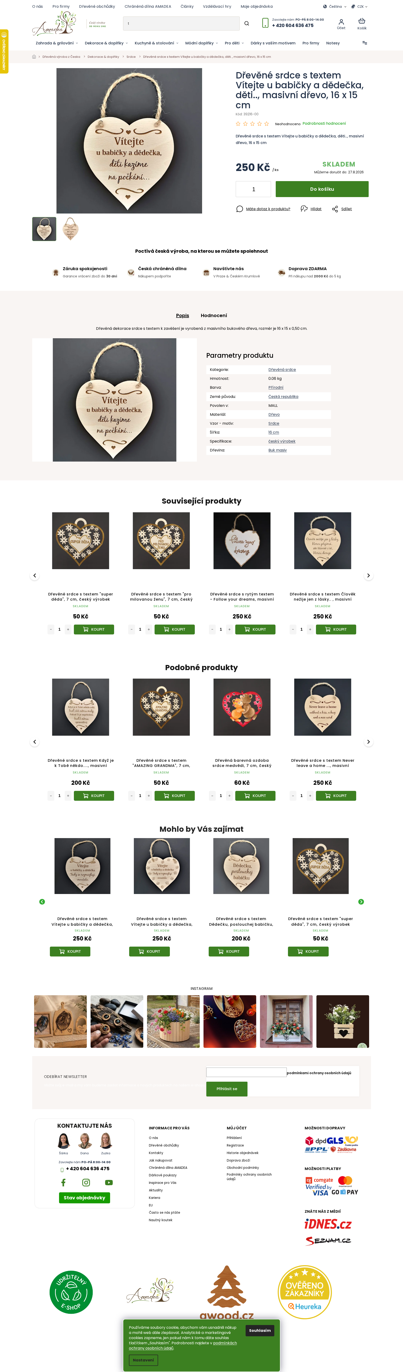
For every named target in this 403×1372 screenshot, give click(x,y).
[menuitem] (56, 43)
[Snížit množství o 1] (243, 190)
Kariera (154, 1198)
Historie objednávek (243, 1153)
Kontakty (156, 1153)
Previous (35, 575)
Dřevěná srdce (282, 369)
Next (369, 575)
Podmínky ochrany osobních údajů (249, 1177)
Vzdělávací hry (217, 6)
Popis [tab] (182, 315)
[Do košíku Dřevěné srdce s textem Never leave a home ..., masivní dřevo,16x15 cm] (336, 796)
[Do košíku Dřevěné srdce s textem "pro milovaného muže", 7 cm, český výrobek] (255, 629)
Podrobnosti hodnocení (324, 123)
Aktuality (156, 1190)
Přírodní (275, 387)
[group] (82, 902)
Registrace (235, 1145)
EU (151, 1205)
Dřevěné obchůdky (97, 6)
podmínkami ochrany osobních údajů (319, 1073)
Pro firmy (61, 6)
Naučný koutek (160, 1220)
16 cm (273, 432)
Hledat (246, 23)
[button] (82, 944)
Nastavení (143, 1360)
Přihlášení (234, 1138)
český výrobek (281, 441)
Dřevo (274, 414)
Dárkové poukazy (163, 1175)
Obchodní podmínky (243, 1168)
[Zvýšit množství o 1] (263, 190)
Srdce (273, 423)
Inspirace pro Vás (162, 1183)
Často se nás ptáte (164, 1213)
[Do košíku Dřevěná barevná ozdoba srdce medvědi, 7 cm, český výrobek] (255, 796)
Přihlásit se (227, 1089)
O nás (37, 6)
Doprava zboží (238, 1160)
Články (187, 6)
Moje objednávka (257, 6)
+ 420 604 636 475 (87, 1169)
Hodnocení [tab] (214, 315)
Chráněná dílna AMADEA (148, 6)
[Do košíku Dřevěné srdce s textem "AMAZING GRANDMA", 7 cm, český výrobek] (175, 796)
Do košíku (322, 189)
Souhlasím (260, 1330)
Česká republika (283, 396)
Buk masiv (277, 450)
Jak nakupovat (160, 1160)
